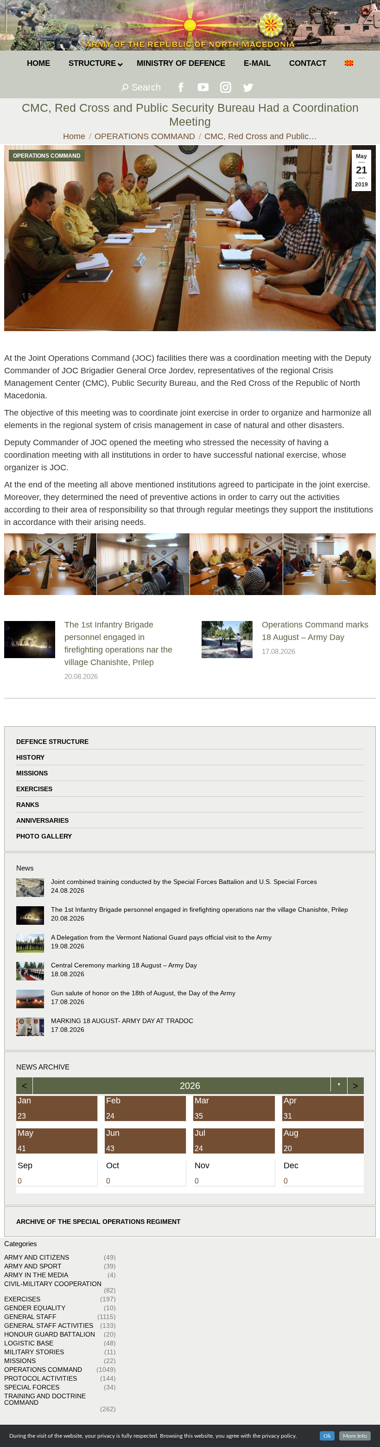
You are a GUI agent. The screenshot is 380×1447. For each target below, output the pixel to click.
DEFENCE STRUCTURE (52, 741)
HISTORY (30, 757)
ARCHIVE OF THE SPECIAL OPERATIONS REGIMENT (98, 1221)
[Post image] (29, 639)
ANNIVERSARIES (42, 820)
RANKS (27, 804)
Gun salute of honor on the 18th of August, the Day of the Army (143, 993)
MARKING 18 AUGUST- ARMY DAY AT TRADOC (122, 1021)
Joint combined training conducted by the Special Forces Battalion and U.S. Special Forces (184, 881)
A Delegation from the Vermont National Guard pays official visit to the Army (161, 937)
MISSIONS (32, 773)
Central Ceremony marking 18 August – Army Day (124, 965)
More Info (355, 1436)
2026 (190, 1086)
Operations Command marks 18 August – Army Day (315, 631)
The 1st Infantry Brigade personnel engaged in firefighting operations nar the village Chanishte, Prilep (118, 643)
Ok (327, 1436)
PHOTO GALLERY (44, 836)
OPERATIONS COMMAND (47, 156)
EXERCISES (34, 789)
